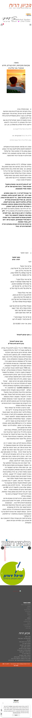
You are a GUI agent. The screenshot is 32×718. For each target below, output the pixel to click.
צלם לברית (27, 611)
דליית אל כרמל (21, 136)
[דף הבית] (20, 6)
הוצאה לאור (27, 620)
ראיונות (28, 613)
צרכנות (28, 623)
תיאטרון (28, 608)
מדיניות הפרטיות (16, 713)
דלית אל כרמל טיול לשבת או (22, 129)
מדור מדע (28, 628)
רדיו (29, 616)
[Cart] (1, 25)
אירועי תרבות (27, 610)
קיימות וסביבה (26, 625)
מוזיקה (28, 606)
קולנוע (28, 615)
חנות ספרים (27, 626)
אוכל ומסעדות (27, 621)
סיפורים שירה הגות (25, 605)
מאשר (16, 715)
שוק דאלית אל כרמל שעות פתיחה (20, 140)
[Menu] (30, 25)
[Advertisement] (16, 43)
